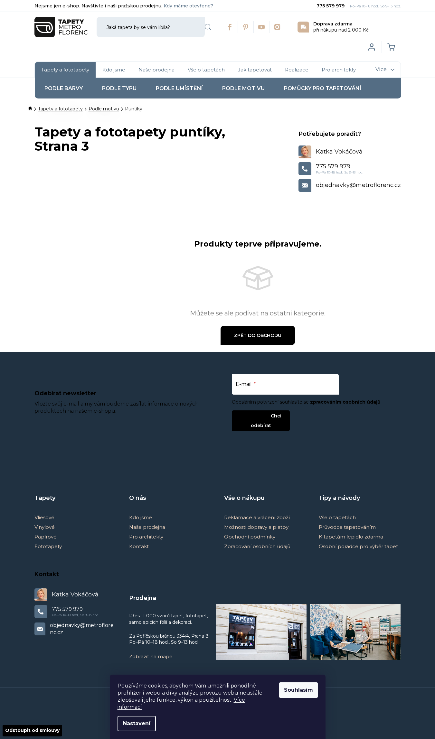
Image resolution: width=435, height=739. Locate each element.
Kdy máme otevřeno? (188, 6)
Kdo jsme (140, 517)
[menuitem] (65, 70)
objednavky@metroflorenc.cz (358, 185)
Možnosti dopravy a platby (256, 527)
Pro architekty (146, 537)
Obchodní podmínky (249, 537)
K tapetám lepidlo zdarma (351, 537)
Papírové (45, 537)
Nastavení (136, 723)
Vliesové (44, 517)
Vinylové (44, 527)
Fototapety (48, 546)
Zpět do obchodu (257, 335)
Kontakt (139, 546)
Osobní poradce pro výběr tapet (358, 546)
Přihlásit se (255, 416)
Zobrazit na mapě (150, 656)
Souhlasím (298, 690)
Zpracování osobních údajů (257, 546)
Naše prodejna (147, 527)
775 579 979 (331, 6)
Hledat (208, 27)
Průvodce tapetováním (347, 527)
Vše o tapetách (337, 517)
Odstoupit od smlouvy (32, 730)
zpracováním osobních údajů (345, 402)
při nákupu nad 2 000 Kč (341, 27)
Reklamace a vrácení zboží (257, 517)
